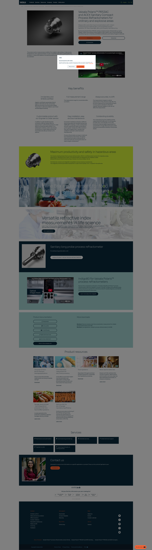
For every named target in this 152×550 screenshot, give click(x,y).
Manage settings (72, 66)
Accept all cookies (80, 66)
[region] (76, 62)
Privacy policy (91, 63)
